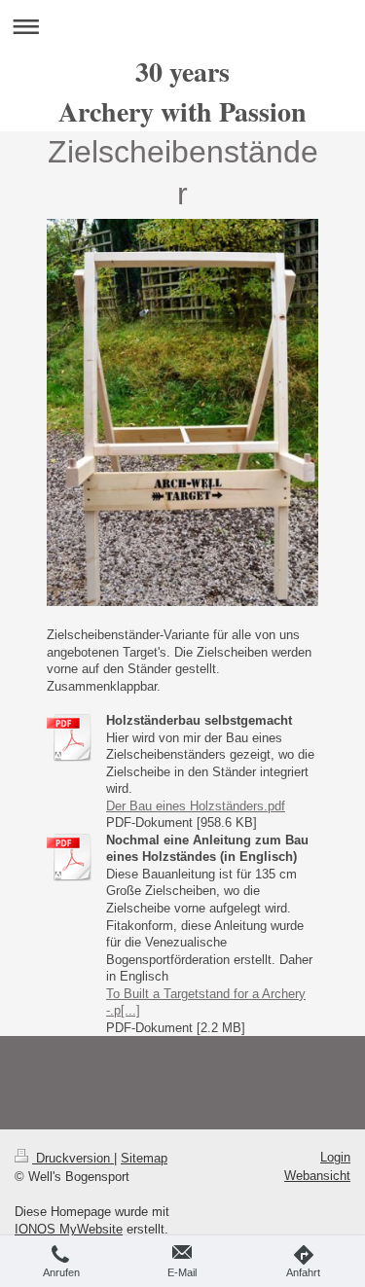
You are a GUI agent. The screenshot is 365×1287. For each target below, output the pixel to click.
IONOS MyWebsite (69, 1229)
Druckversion (73, 1158)
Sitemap (144, 1158)
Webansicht (317, 1175)
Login (335, 1157)
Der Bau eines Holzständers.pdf (195, 806)
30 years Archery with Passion (182, 91)
